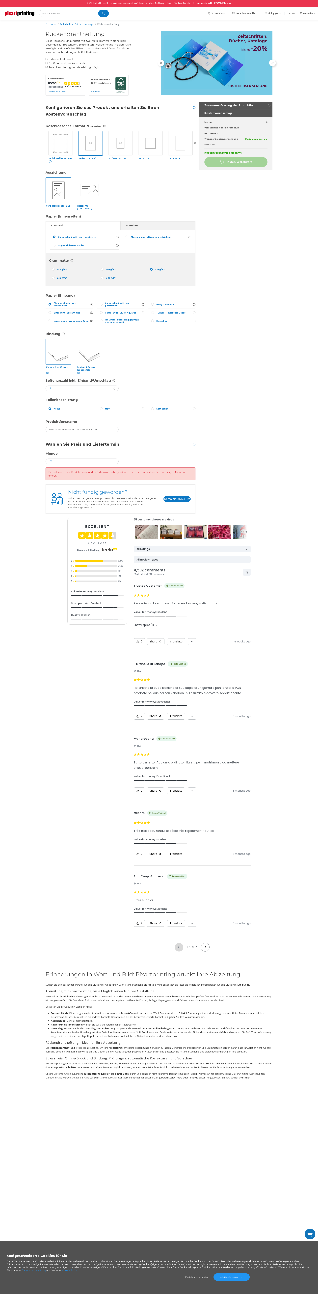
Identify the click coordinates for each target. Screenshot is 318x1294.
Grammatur (59, 261)
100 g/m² (62, 269)
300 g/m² (111, 278)
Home (53, 24)
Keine (57, 409)
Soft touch (162, 409)
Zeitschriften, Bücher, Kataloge (77, 24)
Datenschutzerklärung (34, 1270)
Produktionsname (61, 422)
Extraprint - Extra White (67, 313)
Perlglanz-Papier (166, 304)
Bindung (53, 334)
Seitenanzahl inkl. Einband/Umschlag (78, 381)
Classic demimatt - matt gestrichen (77, 237)
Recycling (161, 321)
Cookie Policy (69, 1270)
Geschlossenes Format (65, 126)
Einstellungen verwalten (197, 1277)
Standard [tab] (57, 225)
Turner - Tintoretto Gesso (171, 313)
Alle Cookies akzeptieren (231, 1277)
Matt (107, 409)
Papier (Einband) (60, 295)
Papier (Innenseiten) (63, 216)
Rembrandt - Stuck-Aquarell (120, 313)
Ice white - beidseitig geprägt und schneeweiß (122, 320)
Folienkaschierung (62, 400)
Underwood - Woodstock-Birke (71, 321)
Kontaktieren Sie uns (177, 498)
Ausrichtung (56, 172)
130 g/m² (110, 269)
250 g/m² (62, 278)
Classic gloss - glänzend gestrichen (151, 237)
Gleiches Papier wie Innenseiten (65, 304)
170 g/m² (159, 269)
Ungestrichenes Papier (71, 245)
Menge (52, 454)
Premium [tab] (132, 225)
